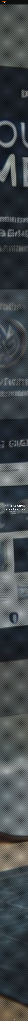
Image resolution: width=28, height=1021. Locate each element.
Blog (16, 513)
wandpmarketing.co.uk (15, 515)
